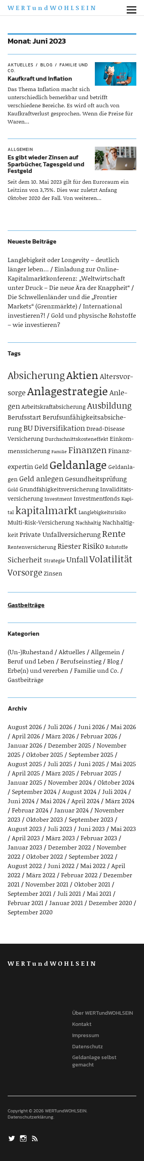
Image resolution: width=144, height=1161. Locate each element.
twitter (12, 1138)
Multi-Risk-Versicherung (41, 522)
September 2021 (29, 893)
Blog (46, 65)
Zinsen (53, 573)
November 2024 (70, 782)
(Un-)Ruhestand (30, 651)
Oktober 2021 (92, 884)
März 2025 (60, 772)
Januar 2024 (71, 810)
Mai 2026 (123, 726)
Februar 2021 (25, 902)
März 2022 (40, 874)
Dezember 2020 (110, 902)
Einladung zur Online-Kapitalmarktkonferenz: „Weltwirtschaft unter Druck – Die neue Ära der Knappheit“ (69, 278)
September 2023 (91, 819)
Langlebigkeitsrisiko (102, 512)
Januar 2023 (25, 847)
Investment (58, 498)
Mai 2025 (123, 763)
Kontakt (81, 1024)
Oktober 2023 (44, 819)
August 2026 (25, 726)
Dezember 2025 (69, 745)
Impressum (85, 1035)
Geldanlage (78, 464)
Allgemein (20, 149)
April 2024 (85, 800)
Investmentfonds (97, 498)
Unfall (77, 559)
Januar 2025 (25, 782)
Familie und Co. (96, 670)
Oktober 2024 (116, 782)
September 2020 (30, 911)
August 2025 (25, 763)
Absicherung (36, 375)
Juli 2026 (60, 726)
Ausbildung (109, 405)
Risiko (93, 545)
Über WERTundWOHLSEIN (102, 1013)
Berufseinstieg (80, 661)
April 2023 (26, 837)
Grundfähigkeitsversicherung (59, 489)
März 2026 (60, 735)
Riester (69, 546)
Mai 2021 (99, 893)
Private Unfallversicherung (60, 534)
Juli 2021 (69, 893)
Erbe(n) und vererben (38, 670)
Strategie (54, 560)
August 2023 (25, 828)
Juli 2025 (60, 763)
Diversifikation (59, 428)
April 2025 (26, 772)
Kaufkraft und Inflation (40, 78)
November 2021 (46, 884)
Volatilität (110, 558)
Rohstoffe (117, 546)
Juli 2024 (114, 791)
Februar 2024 (30, 810)
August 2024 (79, 791)
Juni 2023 (91, 828)
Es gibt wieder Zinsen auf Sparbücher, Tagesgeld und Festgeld (46, 163)
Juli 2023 (60, 828)
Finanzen (87, 449)
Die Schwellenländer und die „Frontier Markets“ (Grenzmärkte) (62, 301)
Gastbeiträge (26, 604)
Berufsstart (24, 416)
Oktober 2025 (44, 754)
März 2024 (119, 800)
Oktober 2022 (44, 856)
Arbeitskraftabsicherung (54, 406)
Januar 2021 (66, 902)
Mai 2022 (93, 865)
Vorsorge (25, 572)
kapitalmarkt (46, 510)
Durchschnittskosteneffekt (76, 438)
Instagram (24, 1138)
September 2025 (91, 754)
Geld (41, 466)
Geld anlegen (41, 478)
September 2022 (91, 856)
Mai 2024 (53, 800)
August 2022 (25, 865)
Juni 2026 (91, 726)
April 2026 (26, 735)
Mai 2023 (123, 828)
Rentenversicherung (32, 546)
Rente (114, 533)
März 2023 (60, 837)
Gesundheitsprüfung (96, 478)
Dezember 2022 (69, 847)
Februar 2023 (99, 837)
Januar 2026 (25, 745)
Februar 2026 (99, 735)
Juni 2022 (61, 865)
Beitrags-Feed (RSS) (35, 1138)
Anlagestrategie (67, 391)
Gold (13, 489)
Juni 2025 (91, 763)
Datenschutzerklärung (30, 1117)
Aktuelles (20, 65)
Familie (59, 451)
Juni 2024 (21, 800)
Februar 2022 (79, 874)
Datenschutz (87, 1047)
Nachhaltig (88, 522)
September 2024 (34, 791)
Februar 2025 (99, 772)
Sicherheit (25, 559)
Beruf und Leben (31, 661)
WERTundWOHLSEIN (52, 7)
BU (28, 427)
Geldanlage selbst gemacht (94, 1061)
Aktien (82, 374)
